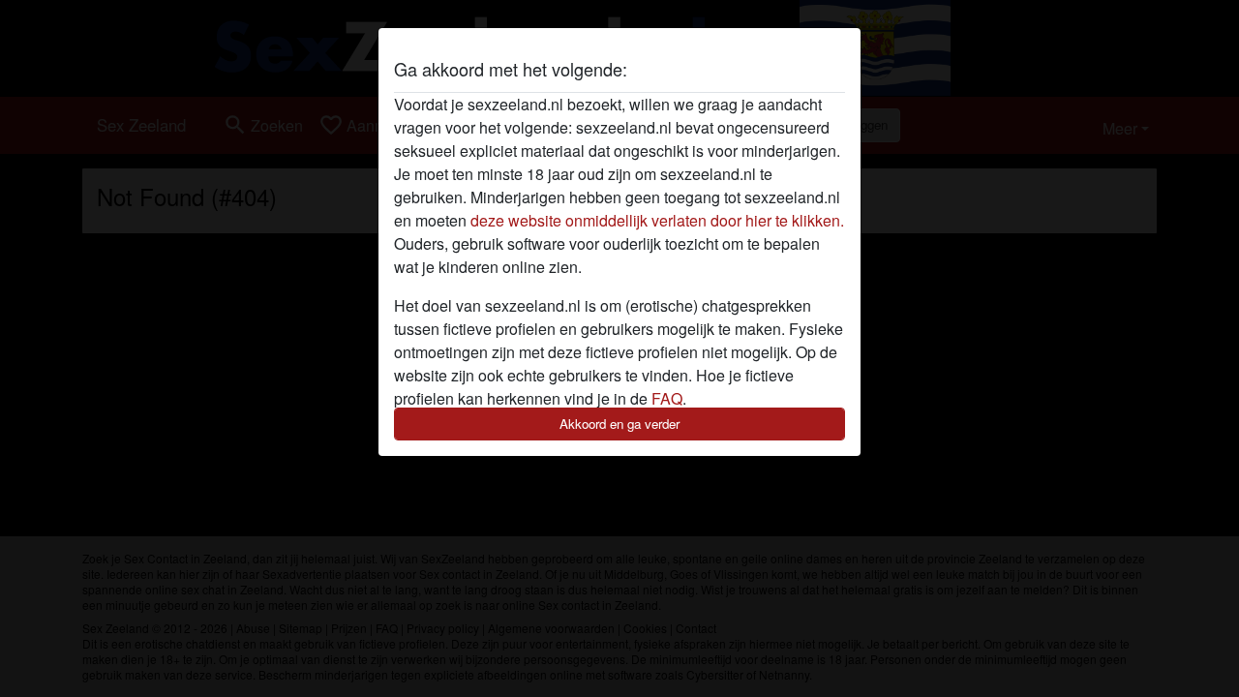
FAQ (666, 398)
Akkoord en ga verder (619, 423)
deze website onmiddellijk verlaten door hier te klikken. (657, 220)
